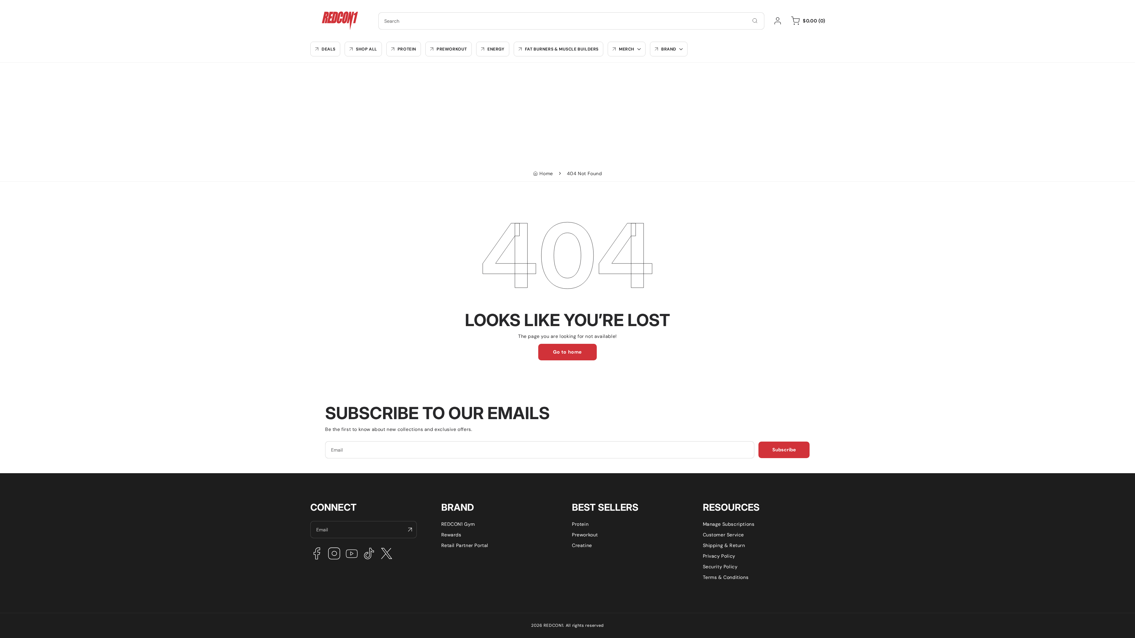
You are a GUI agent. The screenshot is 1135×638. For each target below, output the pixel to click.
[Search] (754, 20)
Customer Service (723, 535)
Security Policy (720, 567)
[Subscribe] (409, 529)
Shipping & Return (724, 545)
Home (546, 173)
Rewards (451, 535)
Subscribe (784, 450)
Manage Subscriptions (729, 524)
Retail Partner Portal (465, 545)
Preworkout (585, 535)
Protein (580, 524)
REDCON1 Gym (458, 524)
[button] (627, 49)
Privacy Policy (719, 556)
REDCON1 (553, 625)
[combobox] (571, 21)
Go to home (567, 352)
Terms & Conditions (726, 577)
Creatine (582, 545)
